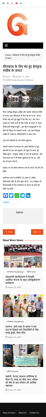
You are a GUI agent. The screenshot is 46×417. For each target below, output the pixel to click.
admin (7, 77)
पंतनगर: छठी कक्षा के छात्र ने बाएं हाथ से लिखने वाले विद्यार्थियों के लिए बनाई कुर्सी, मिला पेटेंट (22, 329)
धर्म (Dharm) (29, 80)
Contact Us (34, 413)
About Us (22, 413)
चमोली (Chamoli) (12, 371)
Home (8, 55)
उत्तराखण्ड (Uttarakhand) (14, 80)
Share (6, 202)
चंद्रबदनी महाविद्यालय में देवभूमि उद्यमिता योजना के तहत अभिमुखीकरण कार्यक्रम (22, 279)
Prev (10, 232)
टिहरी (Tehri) (31, 272)
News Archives (9, 413)
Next (36, 232)
